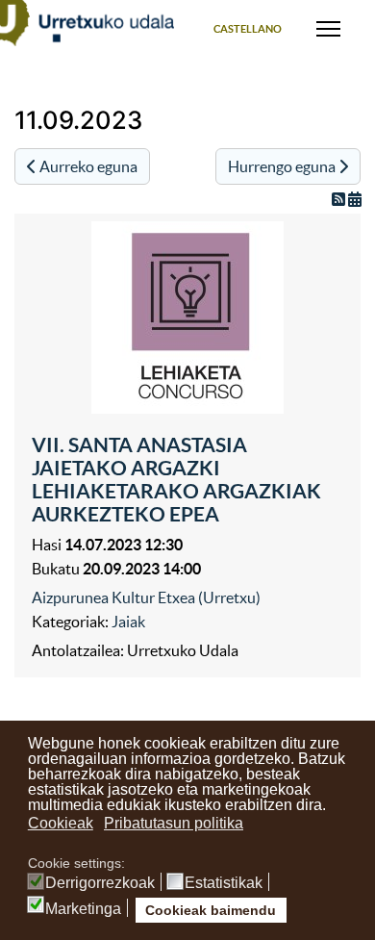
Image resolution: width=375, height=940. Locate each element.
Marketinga (83, 909)
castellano (247, 29)
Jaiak (128, 621)
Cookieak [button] (60, 823)
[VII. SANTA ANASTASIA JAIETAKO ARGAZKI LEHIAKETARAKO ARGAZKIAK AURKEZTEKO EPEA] (187, 317)
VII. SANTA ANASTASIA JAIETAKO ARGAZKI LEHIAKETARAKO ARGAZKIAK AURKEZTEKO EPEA (176, 479)
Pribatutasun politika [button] (173, 823)
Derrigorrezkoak (100, 883)
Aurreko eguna (87, 166)
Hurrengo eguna (283, 166)
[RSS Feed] (340, 199)
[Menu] (328, 29)
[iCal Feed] (355, 199)
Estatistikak (223, 883)
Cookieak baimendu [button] (210, 910)
